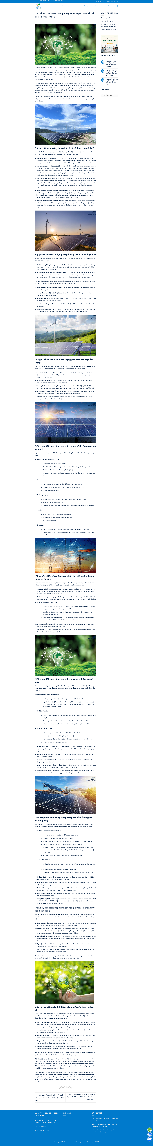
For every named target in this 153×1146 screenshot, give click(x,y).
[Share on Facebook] (60, 1087)
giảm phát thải (45, 175)
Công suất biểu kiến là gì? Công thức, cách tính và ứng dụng (112, 82)
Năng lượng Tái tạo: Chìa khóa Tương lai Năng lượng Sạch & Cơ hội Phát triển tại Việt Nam (49, 1097)
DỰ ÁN (101, 6)
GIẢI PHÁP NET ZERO (67, 6)
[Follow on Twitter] (98, 1)
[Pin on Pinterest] (70, 1087)
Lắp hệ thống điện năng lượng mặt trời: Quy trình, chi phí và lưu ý (111, 73)
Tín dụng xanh (105, 18)
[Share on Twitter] (63, 1087)
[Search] (117, 6)
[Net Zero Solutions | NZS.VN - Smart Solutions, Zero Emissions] (40, 6)
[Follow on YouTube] (100, 1)
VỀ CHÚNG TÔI (55, 6)
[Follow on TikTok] (95, 1)
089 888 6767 (44, 1131)
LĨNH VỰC (86, 6)
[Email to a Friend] (67, 1087)
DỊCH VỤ (78, 6)
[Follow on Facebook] (93, 1)
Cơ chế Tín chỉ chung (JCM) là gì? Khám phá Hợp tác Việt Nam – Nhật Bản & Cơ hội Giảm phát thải (81, 1097)
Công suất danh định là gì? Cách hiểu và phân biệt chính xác (111, 64)
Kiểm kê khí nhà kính (107, 21)
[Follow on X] (96, 1)
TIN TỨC (107, 6)
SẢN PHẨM (94, 6)
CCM (113, 6)
